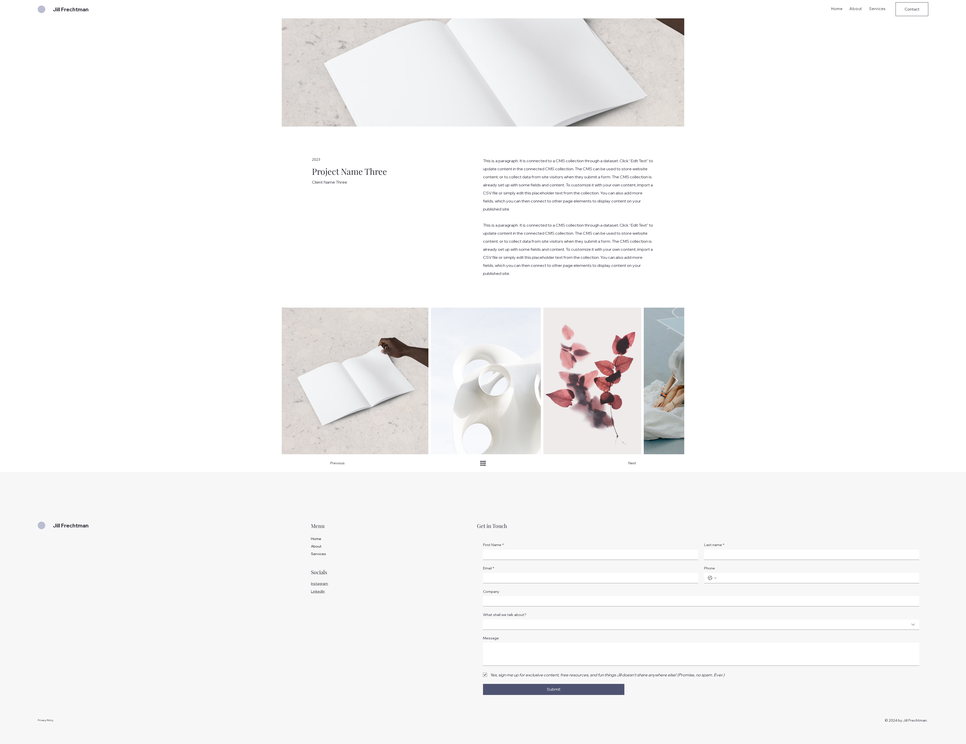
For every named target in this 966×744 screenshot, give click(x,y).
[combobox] (701, 624)
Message (491, 638)
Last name (714, 545)
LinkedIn (318, 591)
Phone (709, 568)
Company (491, 591)
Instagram (319, 583)
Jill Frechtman (71, 9)
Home (316, 538)
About (316, 546)
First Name (493, 545)
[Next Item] (675, 381)
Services (318, 554)
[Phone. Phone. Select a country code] (712, 578)
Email (488, 568)
